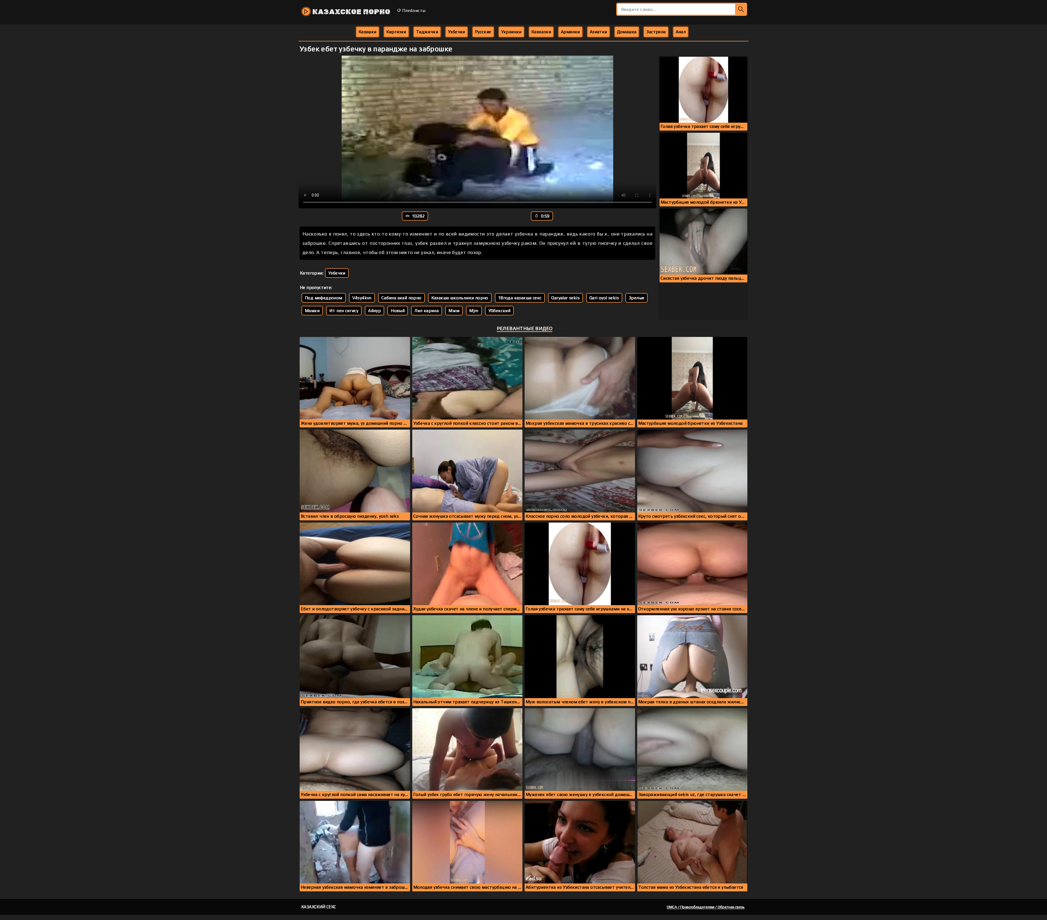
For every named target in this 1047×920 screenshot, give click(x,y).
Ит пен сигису (343, 310)
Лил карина (426, 310)
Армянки (570, 31)
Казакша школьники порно (459, 297)
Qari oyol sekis (604, 297)
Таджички (427, 31)
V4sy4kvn (362, 297)
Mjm (473, 310)
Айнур (374, 310)
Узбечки (456, 31)
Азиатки (598, 31)
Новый (398, 310)
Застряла (656, 31)
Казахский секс (318, 906)
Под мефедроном (323, 297)
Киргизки (396, 31)
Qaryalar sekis (565, 297)
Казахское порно (350, 12)
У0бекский (499, 310)
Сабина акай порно (401, 297)
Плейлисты (413, 10)
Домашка (627, 31)
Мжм (454, 310)
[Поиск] (741, 9)
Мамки (312, 310)
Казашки (368, 31)
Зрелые (636, 297)
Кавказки (541, 31)
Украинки (511, 31)
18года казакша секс (520, 297)
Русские (483, 31)
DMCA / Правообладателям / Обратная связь (706, 907)
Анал (681, 31)
